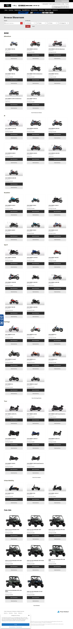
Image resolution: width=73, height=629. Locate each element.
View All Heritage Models (36, 398)
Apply (28, 26)
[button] (28, 615)
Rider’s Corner (48, 10)
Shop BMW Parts (26, 10)
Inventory (11, 10)
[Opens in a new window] (63, 7)
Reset (33, 26)
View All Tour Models (36, 477)
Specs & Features (13, 55)
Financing (41, 10)
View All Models (36, 605)
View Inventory (14, 58)
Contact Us (55, 10)
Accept (15, 624)
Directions (11, 613)
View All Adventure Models (36, 112)
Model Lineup (18, 10)
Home (6, 10)
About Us (5, 613)
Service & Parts (34, 10)
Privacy (15, 613)
